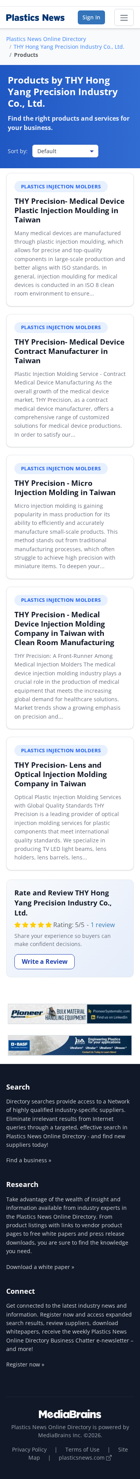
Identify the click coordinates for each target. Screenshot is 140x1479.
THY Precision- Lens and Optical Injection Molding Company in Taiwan (60, 774)
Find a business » (28, 1160)
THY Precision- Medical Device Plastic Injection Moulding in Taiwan (69, 210)
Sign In (91, 17)
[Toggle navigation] (124, 17)
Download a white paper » (40, 1267)
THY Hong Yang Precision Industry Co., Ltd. (69, 46)
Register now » (25, 1364)
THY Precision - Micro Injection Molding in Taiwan (65, 487)
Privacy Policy (29, 1449)
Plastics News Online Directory (46, 39)
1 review (103, 925)
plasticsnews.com (82, 1457)
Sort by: (18, 151)
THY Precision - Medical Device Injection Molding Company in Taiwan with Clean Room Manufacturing (64, 628)
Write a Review (45, 961)
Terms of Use (82, 1449)
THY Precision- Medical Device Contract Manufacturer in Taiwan (69, 350)
